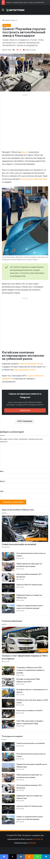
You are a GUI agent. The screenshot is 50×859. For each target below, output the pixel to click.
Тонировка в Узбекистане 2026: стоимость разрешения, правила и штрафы (30, 670)
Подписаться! (25, 410)
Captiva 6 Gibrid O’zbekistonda (29, 585)
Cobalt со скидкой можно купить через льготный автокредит (27, 2)
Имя (2, 471)
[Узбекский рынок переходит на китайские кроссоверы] (8, 567)
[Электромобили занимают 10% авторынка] (8, 577)
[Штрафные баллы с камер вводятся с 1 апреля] (8, 692)
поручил (25, 152)
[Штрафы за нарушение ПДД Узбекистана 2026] (8, 682)
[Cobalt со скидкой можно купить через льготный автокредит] (8, 608)
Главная (7, 20)
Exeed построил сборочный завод (33, 179)
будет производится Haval (24, 370)
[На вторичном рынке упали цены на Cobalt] (8, 556)
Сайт (1, 491)
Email (2, 481)
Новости (14, 20)
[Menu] (3, 10)
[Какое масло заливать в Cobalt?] (8, 713)
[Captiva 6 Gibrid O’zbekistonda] (8, 587)
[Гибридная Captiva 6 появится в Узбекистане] (8, 598)
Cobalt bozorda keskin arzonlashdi (19, 544)
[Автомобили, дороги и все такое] (15, 10)
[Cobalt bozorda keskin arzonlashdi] (8, 746)
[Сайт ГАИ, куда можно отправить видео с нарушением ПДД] (8, 724)
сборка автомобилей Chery (30, 364)
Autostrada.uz (37, 839)
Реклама (32, 843)
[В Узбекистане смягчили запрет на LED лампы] (8, 703)
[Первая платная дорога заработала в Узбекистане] (8, 767)
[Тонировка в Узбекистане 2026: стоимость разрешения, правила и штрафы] (8, 670)
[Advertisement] (25, 121)
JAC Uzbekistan (25, 421)
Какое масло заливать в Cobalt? (29, 710)
